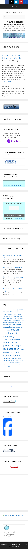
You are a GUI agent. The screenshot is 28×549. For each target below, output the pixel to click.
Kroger (21, 318)
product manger (18, 358)
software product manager (10, 365)
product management (11, 340)
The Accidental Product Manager (14, 23)
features (12, 316)
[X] (11, 2)
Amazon (12, 309)
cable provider (19, 88)
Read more (7, 81)
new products (19, 322)
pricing (13, 324)
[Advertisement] (14, 492)
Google (17, 316)
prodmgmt (18, 324)
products (17, 360)
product (6, 327)
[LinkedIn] (16, 2)
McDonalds (12, 320)
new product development (8, 322)
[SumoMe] (25, 2)
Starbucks (21, 364)
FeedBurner (18, 218)
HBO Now (5, 93)
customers (14, 314)
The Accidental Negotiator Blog (13, 277)
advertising (5, 309)
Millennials (8, 96)
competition (14, 312)
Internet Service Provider (16, 93)
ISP (3, 96)
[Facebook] (7, 2)
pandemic (5, 324)
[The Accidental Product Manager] (7, 436)
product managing (8, 358)
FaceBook (6, 316)
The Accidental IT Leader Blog (12, 267)
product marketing (8, 360)
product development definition (11, 333)
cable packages (9, 88)
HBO (22, 91)
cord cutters (6, 91)
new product (21, 320)
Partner (6, 86)
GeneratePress (15, 546)
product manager (11, 342)
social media (17, 362)
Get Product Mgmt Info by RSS (14, 185)
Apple (17, 310)
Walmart (9, 366)
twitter (4, 366)
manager (5, 320)
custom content (15, 91)
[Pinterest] (21, 2)
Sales (12, 363)
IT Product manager (13, 318)
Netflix (16, 320)
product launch (17, 337)
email (20, 314)
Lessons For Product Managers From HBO (11, 56)
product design (14, 327)
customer (6, 314)
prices (9, 324)
